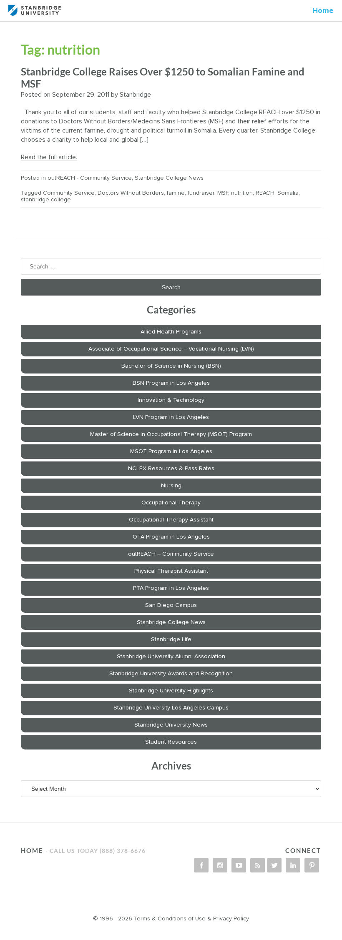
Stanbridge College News (169, 178)
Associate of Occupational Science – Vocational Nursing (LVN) (171, 349)
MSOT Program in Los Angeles (171, 451)
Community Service (69, 193)
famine (176, 193)
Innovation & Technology (171, 400)
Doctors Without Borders (131, 193)
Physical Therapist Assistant (171, 571)
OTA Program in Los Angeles (171, 537)
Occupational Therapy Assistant (171, 520)
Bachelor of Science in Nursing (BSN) (171, 366)
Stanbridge (135, 94)
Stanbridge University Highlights (171, 691)
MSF (222, 193)
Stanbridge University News (171, 725)
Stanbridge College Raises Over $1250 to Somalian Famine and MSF (162, 77)
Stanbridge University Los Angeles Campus (171, 708)
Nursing (171, 486)
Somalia (288, 193)
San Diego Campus (171, 605)
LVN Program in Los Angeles (171, 417)
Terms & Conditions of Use (170, 919)
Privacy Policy (231, 919)
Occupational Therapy (171, 503)
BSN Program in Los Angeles (171, 383)
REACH (265, 193)
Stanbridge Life (171, 639)
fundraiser (201, 193)
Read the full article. (49, 157)
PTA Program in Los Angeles (171, 588)
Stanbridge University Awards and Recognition (171, 674)
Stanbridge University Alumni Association (171, 656)
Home (323, 11)
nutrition (242, 193)
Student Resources (171, 742)
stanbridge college (46, 200)
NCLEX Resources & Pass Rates (171, 468)
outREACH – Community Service (171, 554)
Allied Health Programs (171, 332)
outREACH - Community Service (90, 178)
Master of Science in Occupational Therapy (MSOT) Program (171, 434)
